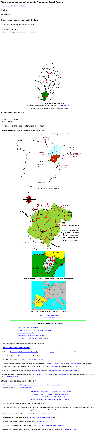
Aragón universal (64, 374)
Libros (56, 396)
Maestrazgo (44, 391)
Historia (49, 396)
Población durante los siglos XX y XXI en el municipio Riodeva (35, 330)
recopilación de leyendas (42, 374)
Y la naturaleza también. (54, 385)
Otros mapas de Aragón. (49, 317)
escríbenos (40, 421)
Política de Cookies (70, 429)
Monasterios (64, 396)
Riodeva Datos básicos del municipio (27, 327)
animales (17, 356)
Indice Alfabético (50, 399)
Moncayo (54, 366)
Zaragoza (49, 363)
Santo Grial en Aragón (12, 376)
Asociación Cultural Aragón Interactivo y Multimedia (49, 425)
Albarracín (54, 391)
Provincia (62, 391)
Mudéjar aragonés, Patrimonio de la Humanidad (24, 352)
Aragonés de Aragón (26, 387)
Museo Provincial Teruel (61, 394)
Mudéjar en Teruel (33, 391)
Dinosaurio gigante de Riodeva (26, 333)
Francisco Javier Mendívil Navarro (40, 417)
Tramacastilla (34, 394)
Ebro (77, 366)
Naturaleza (34, 396)
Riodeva (23, 6)
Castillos (42, 396)
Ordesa (45, 366)
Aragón (52, 352)
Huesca (63, 363)
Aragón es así (7, 6)
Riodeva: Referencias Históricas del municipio (30, 335)
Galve (42, 394)
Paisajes (49, 394)
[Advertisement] (48, 48)
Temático (59, 399)
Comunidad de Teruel (64, 105)
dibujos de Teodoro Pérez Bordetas (32, 359)
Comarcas (39, 399)
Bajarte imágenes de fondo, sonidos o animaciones (63, 370)
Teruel (16, 6)
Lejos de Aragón (37, 370)
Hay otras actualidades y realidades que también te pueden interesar (23, 385)
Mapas (67, 399)
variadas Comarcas (76, 363)
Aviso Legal (6, 425)
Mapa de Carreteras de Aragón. (49, 315)
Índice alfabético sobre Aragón (16, 348)
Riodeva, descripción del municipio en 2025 (29, 338)
